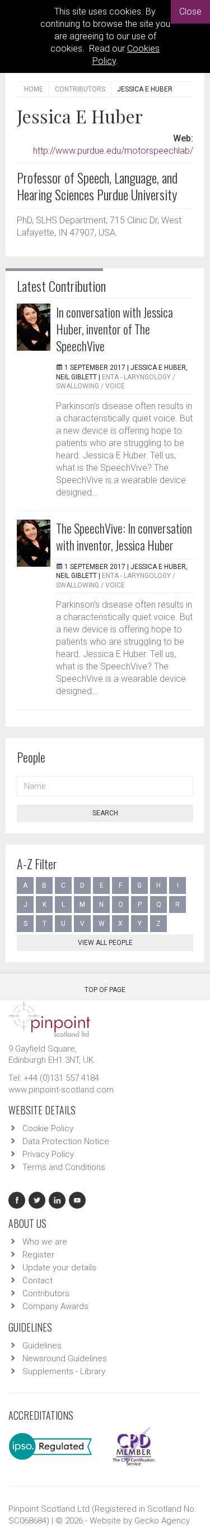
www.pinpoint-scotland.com (61, 1090)
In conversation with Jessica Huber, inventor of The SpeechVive (114, 329)
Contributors (80, 89)
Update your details (59, 1268)
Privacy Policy (48, 1154)
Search (105, 813)
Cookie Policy (47, 1128)
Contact (37, 1280)
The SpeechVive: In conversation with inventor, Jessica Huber (124, 536)
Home (33, 89)
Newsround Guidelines (64, 1358)
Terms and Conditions (63, 1167)
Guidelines (42, 1346)
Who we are (44, 1242)
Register (38, 1255)
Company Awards (55, 1306)
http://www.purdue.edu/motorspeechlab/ (113, 150)
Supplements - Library (63, 1371)
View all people (105, 943)
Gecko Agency (162, 1521)
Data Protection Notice (65, 1141)
